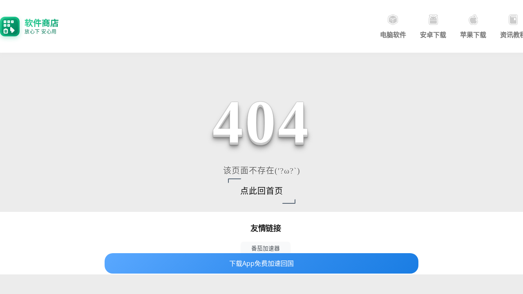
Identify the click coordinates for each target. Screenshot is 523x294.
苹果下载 (473, 34)
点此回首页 (261, 191)
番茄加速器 (265, 248)
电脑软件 (393, 34)
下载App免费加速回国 (261, 263)
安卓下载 (433, 34)
